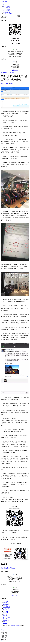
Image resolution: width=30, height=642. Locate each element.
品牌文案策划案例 (7, 13)
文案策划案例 (11, 72)
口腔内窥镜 (6, 604)
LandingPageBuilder (15, 625)
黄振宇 (5, 623)
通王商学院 (6, 620)
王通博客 (5, 611)
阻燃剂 (5, 621)
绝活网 (5, 615)
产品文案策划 (6, 7)
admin (11, 83)
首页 (4, 4)
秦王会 (5, 614)
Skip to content (4, 1)
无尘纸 (5, 605)
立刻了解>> (15, 70)
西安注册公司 (6, 617)
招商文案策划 (6, 10)
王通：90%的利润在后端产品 (8, 568)
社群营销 (5, 612)
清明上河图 (6, 608)
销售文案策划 (6, 9)
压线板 (5, 602)
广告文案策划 (6, 6)
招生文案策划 (6, 12)
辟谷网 (5, 618)
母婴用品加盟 (6, 607)
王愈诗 (5, 609)
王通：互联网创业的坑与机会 (8, 567)
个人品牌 (5, 601)
